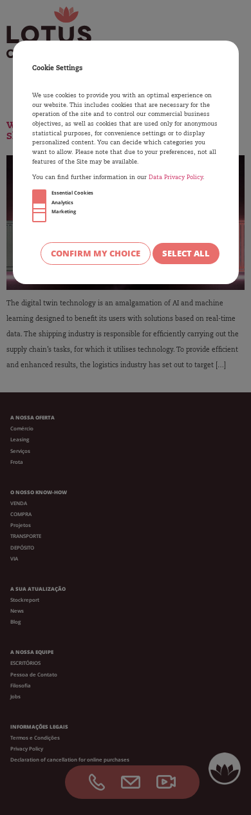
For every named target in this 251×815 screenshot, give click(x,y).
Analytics (62, 202)
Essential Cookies (72, 192)
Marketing (63, 211)
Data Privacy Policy (176, 177)
